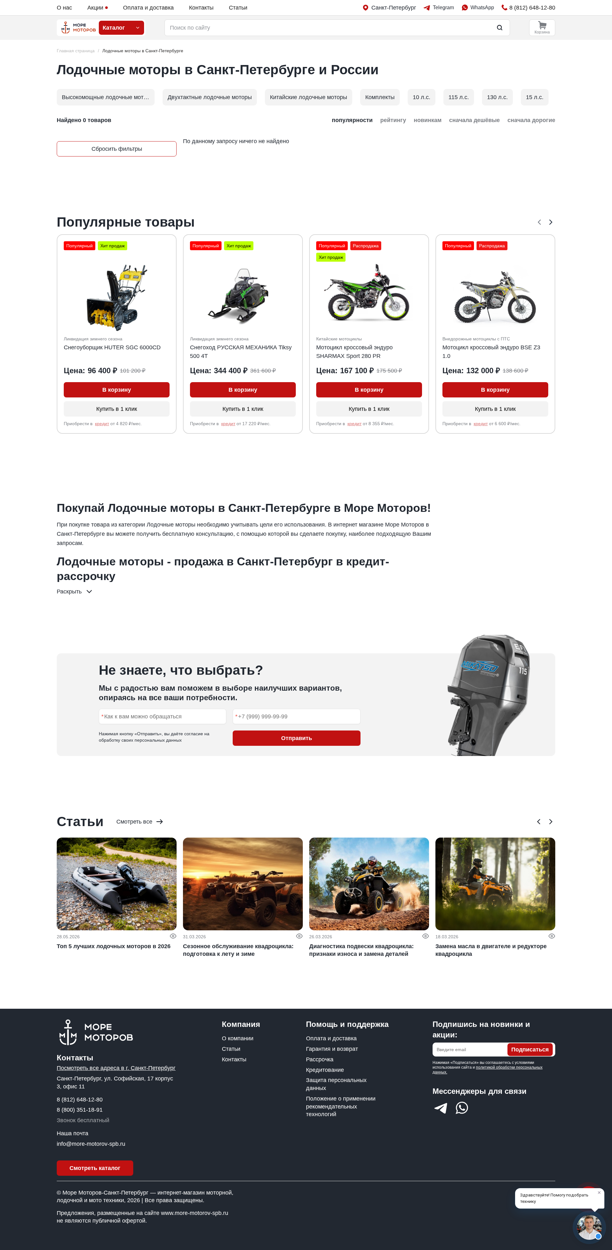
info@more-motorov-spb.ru (91, 1144)
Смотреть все (134, 821)
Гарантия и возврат (332, 1049)
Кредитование (325, 1070)
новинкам (427, 120)
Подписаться (530, 1049)
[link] (142, 51)
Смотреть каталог (94, 1168)
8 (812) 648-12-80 (80, 1099)
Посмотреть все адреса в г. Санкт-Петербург (116, 1068)
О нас (64, 7)
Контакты (201, 7)
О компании (237, 1038)
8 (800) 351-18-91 (80, 1110)
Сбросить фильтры (116, 149)
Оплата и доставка (148, 7)
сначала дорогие (531, 120)
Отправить (296, 738)
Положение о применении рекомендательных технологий (340, 1106)
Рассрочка (319, 1059)
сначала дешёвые (474, 120)
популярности (352, 120)
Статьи (238, 7)
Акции (95, 7)
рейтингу (393, 120)
